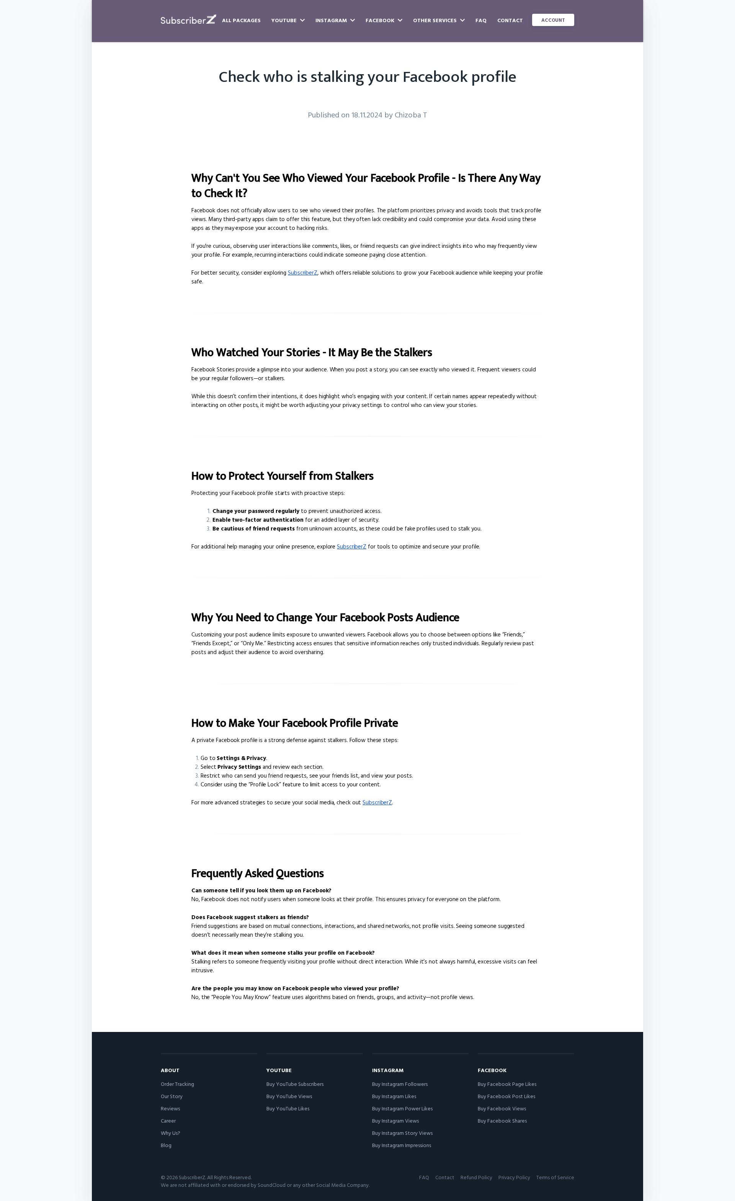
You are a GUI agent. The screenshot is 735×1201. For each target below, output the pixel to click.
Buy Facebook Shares (502, 1120)
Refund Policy (476, 1177)
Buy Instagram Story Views (402, 1133)
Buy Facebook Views (502, 1108)
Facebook (381, 20)
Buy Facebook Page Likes (507, 1084)
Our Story (172, 1096)
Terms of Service (555, 1177)
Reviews (170, 1108)
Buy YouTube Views (289, 1096)
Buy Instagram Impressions (401, 1145)
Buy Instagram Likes (394, 1096)
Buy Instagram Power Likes (402, 1108)
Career (168, 1120)
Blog (166, 1145)
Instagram (331, 20)
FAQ (481, 20)
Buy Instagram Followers (400, 1084)
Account (553, 20)
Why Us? (170, 1133)
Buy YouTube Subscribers (294, 1084)
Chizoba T (411, 114)
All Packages (241, 20)
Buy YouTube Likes (287, 1108)
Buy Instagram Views (395, 1120)
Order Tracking (177, 1084)
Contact (510, 20)
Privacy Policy (514, 1177)
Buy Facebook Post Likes (506, 1096)
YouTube (284, 20)
